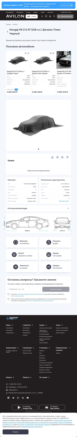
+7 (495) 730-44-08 (15, 384)
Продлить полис (27, 353)
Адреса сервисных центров (44, 339)
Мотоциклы (19, 12)
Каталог (15, 24)
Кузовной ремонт (44, 334)
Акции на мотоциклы (62, 330)
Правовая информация (45, 367)
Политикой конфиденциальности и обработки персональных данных (40, 422)
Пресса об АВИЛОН (45, 365)
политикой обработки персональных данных (30, 294)
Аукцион (25, 335)
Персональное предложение (38, 171)
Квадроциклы (10, 332)
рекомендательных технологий (31, 427)
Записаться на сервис (45, 328)
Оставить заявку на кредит (11, 351)
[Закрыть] (71, 5)
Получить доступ (66, 5)
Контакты (50, 12)
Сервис (35, 12)
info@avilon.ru (13, 390)
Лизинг (58, 353)
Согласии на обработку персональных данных (39, 300)
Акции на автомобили (62, 328)
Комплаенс (42, 360)
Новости (41, 350)
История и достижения (46, 362)
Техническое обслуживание (43, 331)
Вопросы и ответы (44, 370)
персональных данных (17, 296)
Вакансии (42, 358)
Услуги (28, 12)
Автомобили (9, 12)
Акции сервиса (43, 342)
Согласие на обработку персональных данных (34, 424)
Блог (40, 353)
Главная (8, 24)
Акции (42, 12)
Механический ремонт (45, 336)
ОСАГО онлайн (27, 350)
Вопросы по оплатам (45, 372)
